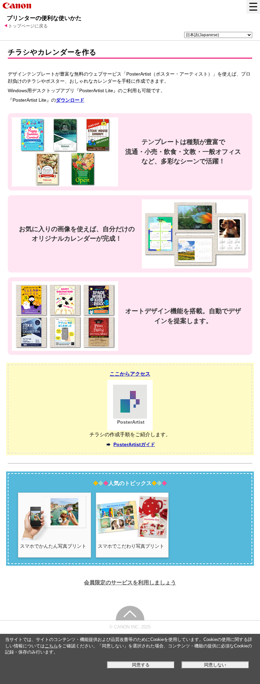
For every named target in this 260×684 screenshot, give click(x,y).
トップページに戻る (28, 26)
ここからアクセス (130, 374)
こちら (51, 646)
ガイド (134, 444)
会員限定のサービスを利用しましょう (130, 582)
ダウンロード (70, 100)
